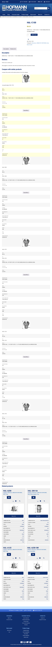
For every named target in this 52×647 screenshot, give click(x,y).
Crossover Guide (15, 14)
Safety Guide (26, 637)
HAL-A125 (7, 548)
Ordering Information (26, 619)
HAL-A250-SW (33, 548)
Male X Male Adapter (32, 494)
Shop (8, 14)
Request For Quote (42, 619)
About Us (40, 14)
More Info (14, 516)
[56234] (9, 497)
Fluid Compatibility (26, 632)
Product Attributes (26, 635)
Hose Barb (25, 16)
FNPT (4, 494)
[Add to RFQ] (15, 501)
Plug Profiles (26, 633)
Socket (20, 16)
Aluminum (15, 16)
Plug (7, 494)
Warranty (26, 624)
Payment (5, 17)
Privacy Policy (26, 621)
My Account (33, 14)
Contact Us (46, 14)
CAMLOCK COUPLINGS (41, 43)
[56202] (34, 497)
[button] (13, 501)
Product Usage (25, 14)
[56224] (9, 554)
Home (4, 14)
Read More (26, 110)
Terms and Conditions (26, 623)
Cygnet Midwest (38, 644)
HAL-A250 (7, 491)
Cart (9, 632)
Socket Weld (32, 551)
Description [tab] (6, 48)
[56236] (33, 554)
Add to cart (34, 34)
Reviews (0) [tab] (13, 48)
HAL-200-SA (33, 491)
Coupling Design (26, 630)
